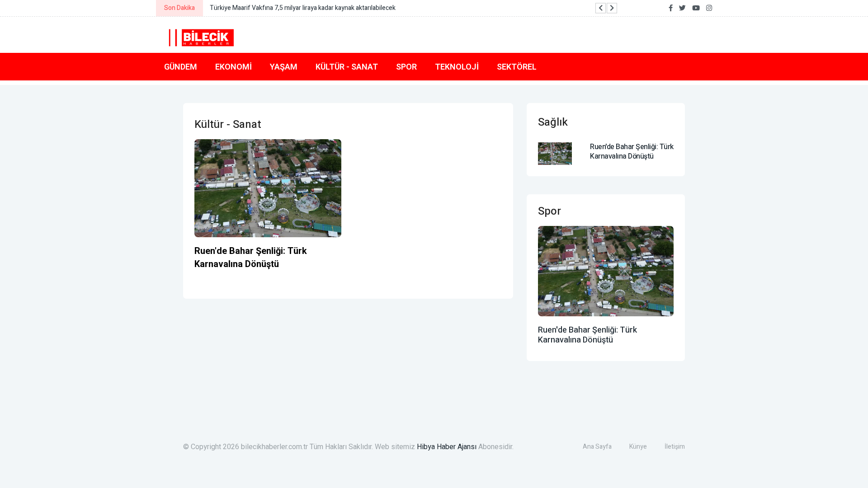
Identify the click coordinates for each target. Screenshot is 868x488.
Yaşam (283, 66)
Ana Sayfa (597, 446)
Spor (406, 66)
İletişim (675, 446)
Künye (638, 446)
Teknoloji (457, 66)
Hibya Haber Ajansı (446, 446)
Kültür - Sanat (347, 66)
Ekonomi (233, 66)
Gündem (180, 66)
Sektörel (517, 66)
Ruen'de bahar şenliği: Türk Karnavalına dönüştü (250, 257)
